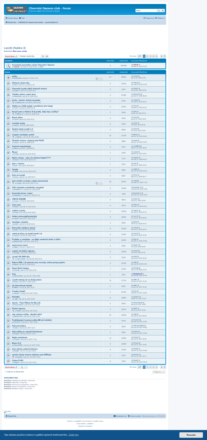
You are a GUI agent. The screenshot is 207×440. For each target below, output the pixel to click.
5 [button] (156, 56)
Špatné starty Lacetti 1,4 (22, 129)
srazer (16, 201)
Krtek (135, 291)
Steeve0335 (21, 259)
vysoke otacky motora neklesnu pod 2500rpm (31, 355)
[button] (139, 56)
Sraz (14, 274)
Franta (135, 76)
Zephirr (16, 90)
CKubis (16, 339)
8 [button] (161, 56)
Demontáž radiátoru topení (23, 228)
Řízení (14, 152)
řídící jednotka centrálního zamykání (28, 187)
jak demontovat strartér (22, 285)
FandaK (16, 253)
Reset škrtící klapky (20, 268)
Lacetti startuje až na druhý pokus (27, 280)
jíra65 (16, 224)
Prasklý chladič (18, 291)
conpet (135, 100)
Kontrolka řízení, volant (22, 193)
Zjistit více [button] (74, 435)
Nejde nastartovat (19, 337)
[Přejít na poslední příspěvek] (140, 65)
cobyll (19, 183)
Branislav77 (18, 189)
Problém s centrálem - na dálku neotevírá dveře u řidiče (36, 239)
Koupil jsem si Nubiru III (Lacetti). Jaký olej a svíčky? (35, 112)
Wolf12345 (17, 78)
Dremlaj (16, 270)
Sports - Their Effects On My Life (26, 303)
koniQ (24, 51)
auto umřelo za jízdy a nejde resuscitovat (30, 181)
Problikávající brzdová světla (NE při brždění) (32, 320)
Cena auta (16, 205)
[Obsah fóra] (17, 9)
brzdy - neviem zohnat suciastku (26, 100)
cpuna (16, 142)
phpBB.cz (90, 423)
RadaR (16, 351)
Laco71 (135, 216)
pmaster (20, 357)
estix (15, 165)
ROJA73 (17, 322)
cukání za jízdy (18, 211)
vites (15, 85)
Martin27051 (18, 241)
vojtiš (16, 299)
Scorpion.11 (137, 274)
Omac (16, 177)
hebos (16, 207)
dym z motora (18, 164)
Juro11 (16, 235)
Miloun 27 (20, 114)
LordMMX (136, 146)
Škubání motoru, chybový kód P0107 (28, 140)
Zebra (16, 328)
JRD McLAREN (138, 326)
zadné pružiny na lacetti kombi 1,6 (27, 234)
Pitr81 (19, 311)
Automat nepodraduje (21, 146)
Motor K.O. (16, 343)
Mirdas (19, 137)
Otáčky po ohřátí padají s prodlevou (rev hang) (32, 106)
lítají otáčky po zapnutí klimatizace (27, 332)
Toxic (16, 108)
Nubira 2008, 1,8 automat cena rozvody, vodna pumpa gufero (38, 262)
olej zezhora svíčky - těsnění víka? (27, 314)
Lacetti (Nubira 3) (15, 47)
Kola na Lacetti (18, 175)
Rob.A (16, 282)
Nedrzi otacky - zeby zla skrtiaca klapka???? (31, 158)
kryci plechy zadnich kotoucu (25, 349)
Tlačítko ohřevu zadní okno (24, 94)
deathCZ (136, 297)
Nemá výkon (17, 117)
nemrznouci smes (20, 245)
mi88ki (16, 171)
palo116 (135, 157)
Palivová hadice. (19, 326)
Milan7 (16, 247)
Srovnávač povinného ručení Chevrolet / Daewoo (33, 65)
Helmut (135, 83)
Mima (16, 148)
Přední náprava (18, 309)
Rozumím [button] (191, 435)
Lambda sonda (18, 123)
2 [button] (147, 56)
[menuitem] (22, 18)
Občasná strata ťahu (21, 83)
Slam (135, 111)
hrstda (16, 154)
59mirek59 (17, 96)
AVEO (41, 67)
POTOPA (16, 297)
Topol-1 (135, 210)
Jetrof (16, 119)
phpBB (78, 421)
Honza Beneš (18, 305)
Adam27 (17, 293)
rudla (135, 262)
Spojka (15, 169)
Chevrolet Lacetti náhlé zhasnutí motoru (29, 89)
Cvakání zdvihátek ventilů (23, 135)
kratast (16, 333)
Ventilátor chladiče (20, 222)
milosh (16, 67)
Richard (136, 343)
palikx (14, 76)
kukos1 (16, 160)
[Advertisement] (85, 34)
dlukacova (20, 102)
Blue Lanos (17, 51)
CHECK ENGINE (19, 199)
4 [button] (153, 56)
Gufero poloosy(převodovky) (24, 216)
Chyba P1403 (17, 360)
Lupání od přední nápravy (23, 251)
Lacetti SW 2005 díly (21, 257)
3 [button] (150, 56)
